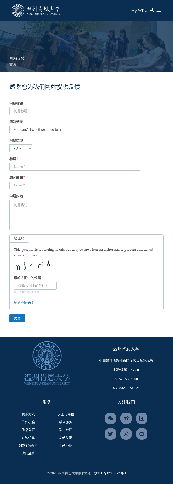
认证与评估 (65, 414)
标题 (12, 159)
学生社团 (65, 430)
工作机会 (28, 422)
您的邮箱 (16, 177)
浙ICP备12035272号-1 (110, 473)
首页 (12, 64)
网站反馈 (65, 438)
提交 (142, 16)
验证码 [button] (19, 238)
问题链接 (16, 122)
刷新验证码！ (24, 303)
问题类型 (16, 140)
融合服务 (65, 422)
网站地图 (65, 445)
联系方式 (28, 414)
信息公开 (28, 430)
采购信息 (28, 438)
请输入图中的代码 (27, 278)
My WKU (139, 11)
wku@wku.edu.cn (126, 388)
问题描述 (16, 196)
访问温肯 (28, 453)
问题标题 (16, 103)
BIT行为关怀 (28, 445)
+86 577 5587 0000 (126, 379)
